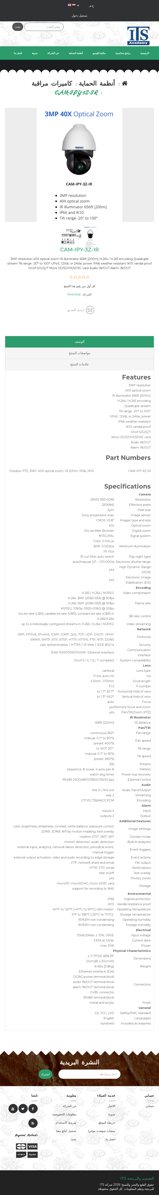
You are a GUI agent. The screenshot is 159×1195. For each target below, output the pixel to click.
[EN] (69, 4)
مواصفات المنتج (79, 353)
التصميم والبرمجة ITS (137, 1178)
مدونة (34, 53)
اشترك (45, 1074)
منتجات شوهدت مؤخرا (101, 1131)
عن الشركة (53, 53)
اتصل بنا (18, 53)
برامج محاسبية (123, 53)
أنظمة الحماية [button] (76, 53)
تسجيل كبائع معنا (66, 1131)
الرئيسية (144, 53)
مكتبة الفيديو (99, 53)
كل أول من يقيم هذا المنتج (79, 286)
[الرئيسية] (125, 84)
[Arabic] (74, 4)
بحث (17, 27)
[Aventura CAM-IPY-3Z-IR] (90, 236)
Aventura (74, 294)
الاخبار (111, 1106)
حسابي (150, 1106)
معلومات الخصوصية (64, 1114)
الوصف (79, 342)
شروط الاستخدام (65, 1122)
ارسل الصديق (75, 310)
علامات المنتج (79, 364)
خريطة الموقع (107, 1122)
